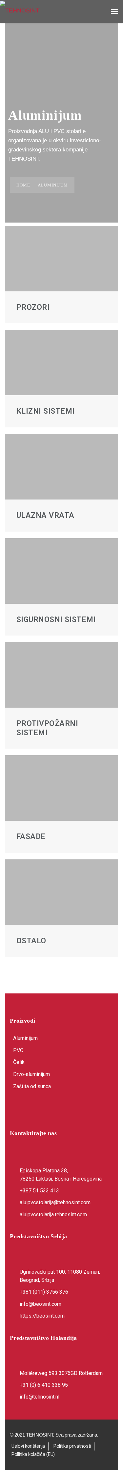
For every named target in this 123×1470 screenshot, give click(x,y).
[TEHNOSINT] (61, 10)
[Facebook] (18, 1108)
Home (23, 185)
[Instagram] (33, 1108)
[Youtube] (49, 1108)
